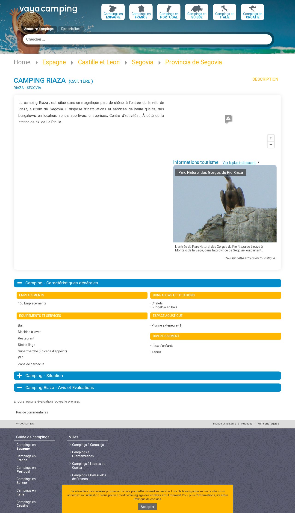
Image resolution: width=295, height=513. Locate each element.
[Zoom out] (271, 144)
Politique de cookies (147, 499)
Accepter (147, 507)
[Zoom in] (271, 138)
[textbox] (147, 39)
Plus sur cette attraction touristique (249, 258)
